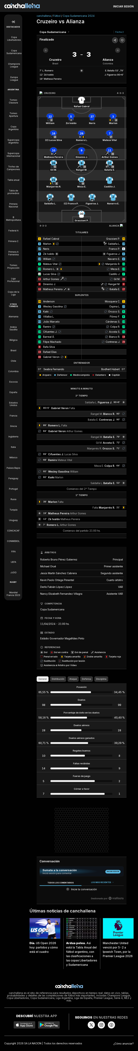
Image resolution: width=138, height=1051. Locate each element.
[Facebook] (111, 1024)
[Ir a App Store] (24, 1025)
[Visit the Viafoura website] (116, 898)
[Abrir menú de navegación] (13, 21)
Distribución (58, 679)
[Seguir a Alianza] (117, 50)
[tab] (60, 883)
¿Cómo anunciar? (123, 1043)
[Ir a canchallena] (22, 5)
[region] (82, 890)
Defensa (86, 679)
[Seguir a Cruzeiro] (45, 50)
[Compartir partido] (115, 40)
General (42, 679)
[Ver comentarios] (122, 40)
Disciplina (101, 679)
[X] (91, 1024)
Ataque (73, 679)
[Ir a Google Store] (49, 1025)
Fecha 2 (119, 32)
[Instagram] (101, 1024)
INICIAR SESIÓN (123, 6)
